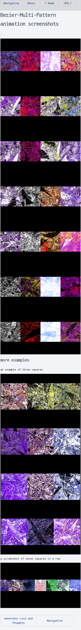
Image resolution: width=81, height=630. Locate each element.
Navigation (11, 3)
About (31, 3)
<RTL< (67, 3)
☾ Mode (49, 3)
